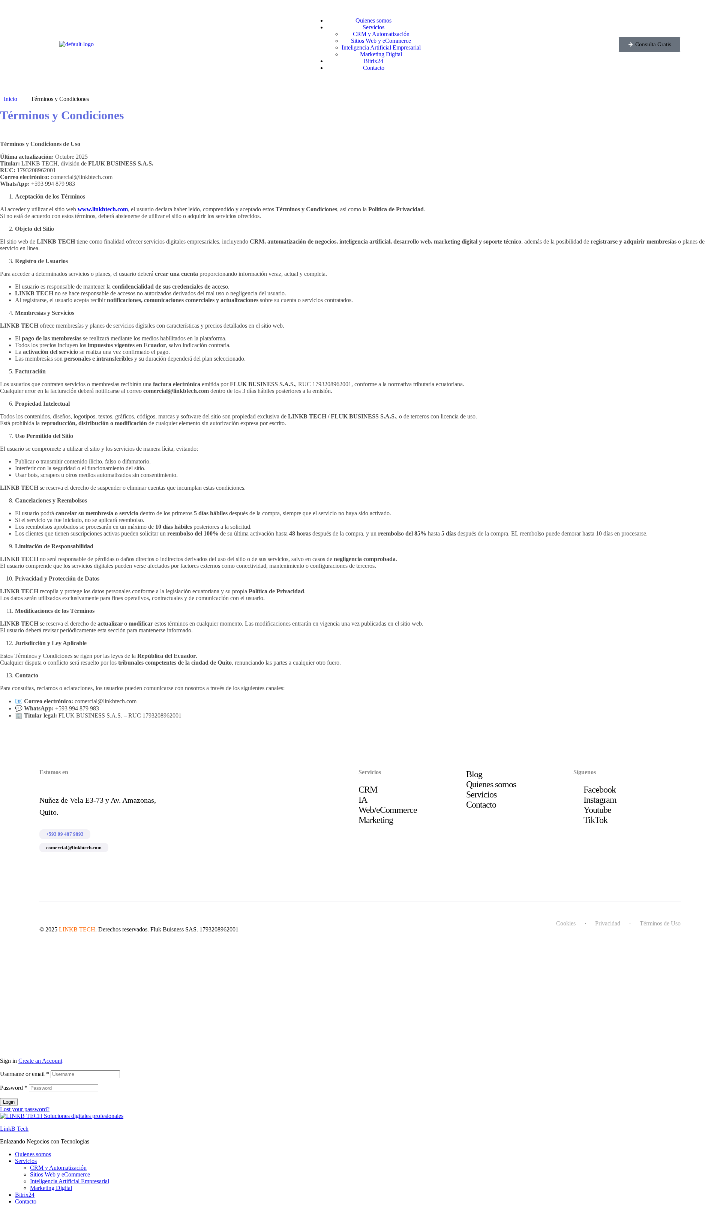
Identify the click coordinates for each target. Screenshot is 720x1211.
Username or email (24, 1074)
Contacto (25, 1201)
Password (13, 1088)
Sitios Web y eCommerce (60, 1174)
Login (9, 1102)
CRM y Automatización (58, 1167)
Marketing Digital (51, 1188)
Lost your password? (25, 1109)
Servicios (26, 1161)
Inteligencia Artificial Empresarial (69, 1181)
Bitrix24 (24, 1194)
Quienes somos (33, 1154)
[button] (649, 44)
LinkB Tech (14, 1128)
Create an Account (40, 1061)
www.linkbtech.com (103, 209)
